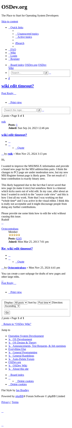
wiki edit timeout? (17, 86)
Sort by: (33, 302)
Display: (9, 302)
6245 (19, 238)
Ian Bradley (22, 390)
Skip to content (9, 21)
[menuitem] (27, 33)
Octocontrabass (9, 228)
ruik (3, 121)
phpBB (19, 396)
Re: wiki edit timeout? (17, 248)
